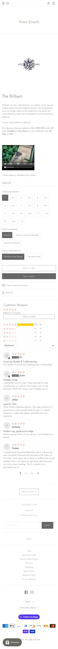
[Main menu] (3, 3)
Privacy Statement (29, 579)
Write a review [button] (29, 316)
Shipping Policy (29, 575)
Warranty (29, 563)
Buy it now (29, 276)
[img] (18, 353)
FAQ (29, 551)
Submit (47, 525)
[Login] (48, 3)
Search (29, 538)
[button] (9, 324)
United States (28, 607)
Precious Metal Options (29, 559)
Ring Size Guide (29, 555)
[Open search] (7, 3)
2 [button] (26, 473)
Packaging (29, 567)
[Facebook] (26, 592)
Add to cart (29, 268)
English (27, 601)
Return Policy (29, 571)
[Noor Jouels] (29, 19)
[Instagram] (31, 592)
